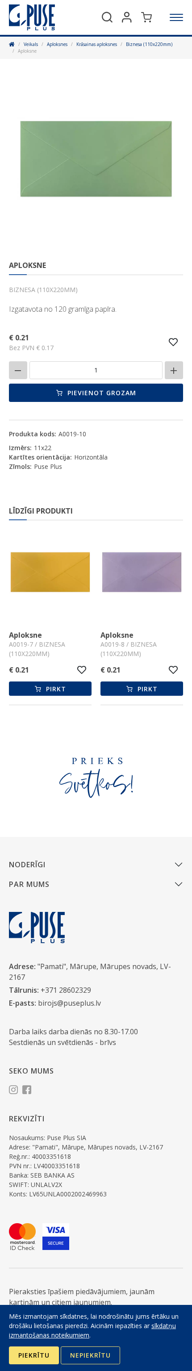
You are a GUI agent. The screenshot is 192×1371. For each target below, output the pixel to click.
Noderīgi (27, 864)
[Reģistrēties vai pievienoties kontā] (126, 17)
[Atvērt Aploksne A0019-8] (128, 573)
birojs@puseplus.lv (69, 1003)
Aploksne (103, 635)
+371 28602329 (66, 990)
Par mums (29, 884)
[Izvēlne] (176, 17)
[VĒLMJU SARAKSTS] (173, 342)
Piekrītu (34, 1355)
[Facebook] (26, 1091)
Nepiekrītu (90, 1355)
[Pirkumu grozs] (146, 17)
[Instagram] (13, 1091)
